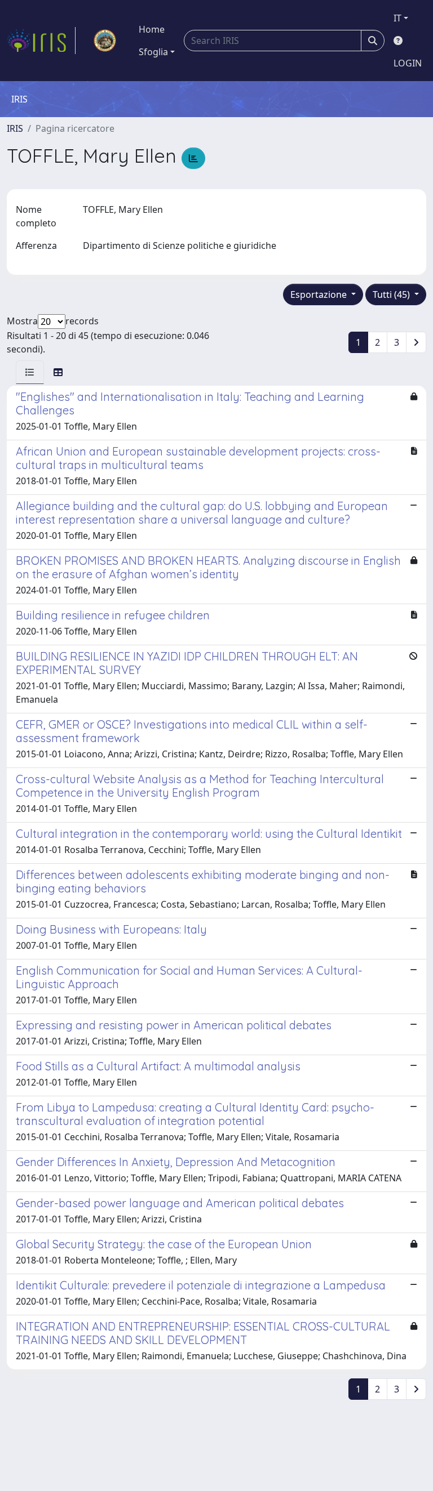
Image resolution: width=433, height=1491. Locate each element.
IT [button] (397, 18)
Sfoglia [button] (153, 52)
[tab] (30, 372)
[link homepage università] (105, 40)
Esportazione (319, 294)
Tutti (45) (392, 294)
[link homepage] (41, 40)
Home (152, 29)
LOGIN (408, 63)
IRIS (15, 128)
